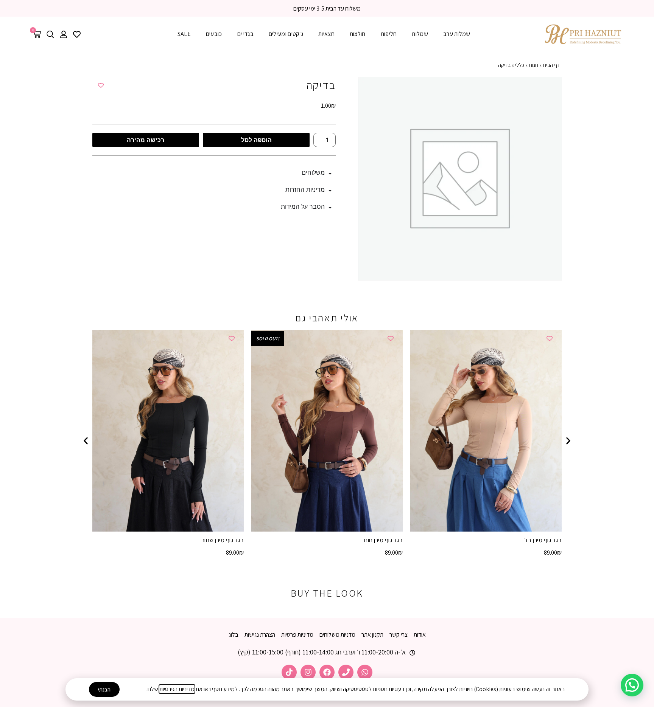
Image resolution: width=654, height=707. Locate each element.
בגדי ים (245, 34)
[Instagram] (308, 672)
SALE (184, 34)
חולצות (358, 34)
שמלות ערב (456, 34)
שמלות (420, 34)
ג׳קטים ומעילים (286, 34)
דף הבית (551, 65)
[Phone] (345, 672)
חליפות (389, 34)
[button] (85, 440)
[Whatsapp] (364, 672)
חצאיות (326, 34)
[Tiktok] (289, 672)
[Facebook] (327, 672)
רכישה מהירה (145, 140)
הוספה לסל (256, 140)
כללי (519, 65)
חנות (533, 65)
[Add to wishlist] (100, 85)
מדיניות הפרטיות (177, 689)
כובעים (214, 34)
